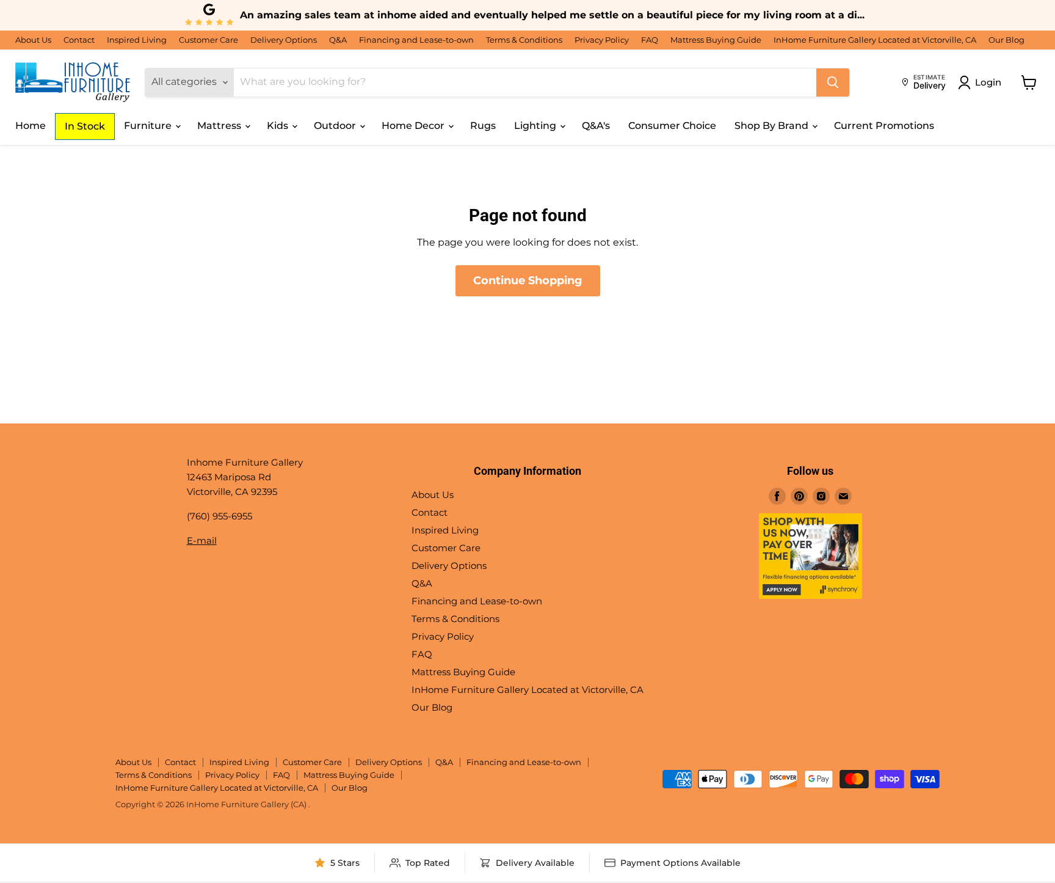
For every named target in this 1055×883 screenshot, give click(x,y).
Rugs (483, 125)
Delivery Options (283, 40)
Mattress (220, 125)
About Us (33, 40)
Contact (79, 40)
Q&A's (596, 125)
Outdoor (336, 125)
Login (988, 82)
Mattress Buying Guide (715, 40)
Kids (279, 125)
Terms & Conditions (524, 40)
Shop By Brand (772, 125)
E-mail (202, 540)
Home (30, 125)
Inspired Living (137, 40)
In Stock (85, 126)
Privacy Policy (602, 40)
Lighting (536, 125)
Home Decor (414, 125)
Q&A (338, 40)
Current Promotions (884, 125)
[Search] (832, 82)
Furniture (149, 125)
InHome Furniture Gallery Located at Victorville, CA (875, 40)
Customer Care (208, 40)
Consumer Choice (672, 125)
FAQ (649, 40)
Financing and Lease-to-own (416, 40)
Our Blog (1006, 40)
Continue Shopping (527, 280)
